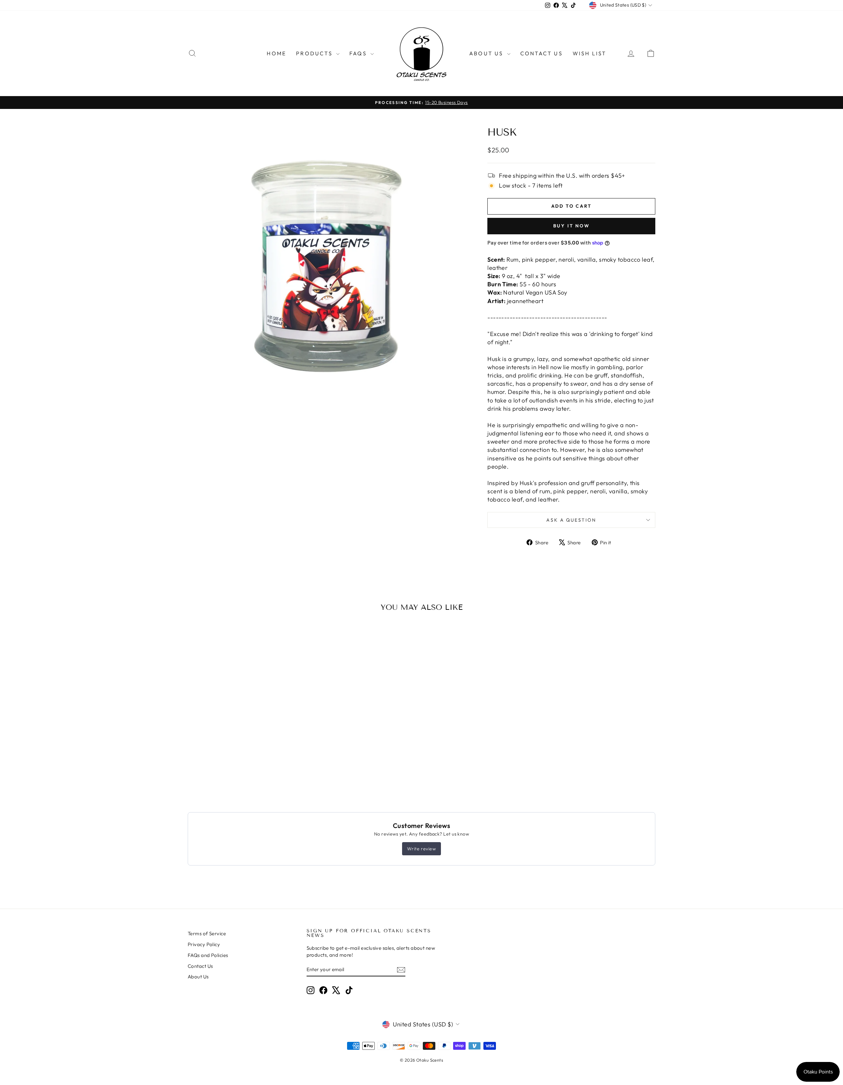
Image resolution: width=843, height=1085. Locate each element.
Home (276, 53)
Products (315, 53)
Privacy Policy (204, 944)
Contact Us (541, 53)
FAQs (359, 53)
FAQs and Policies (208, 955)
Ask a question (571, 520)
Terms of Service (207, 933)
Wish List (590, 53)
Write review (421, 849)
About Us (487, 53)
